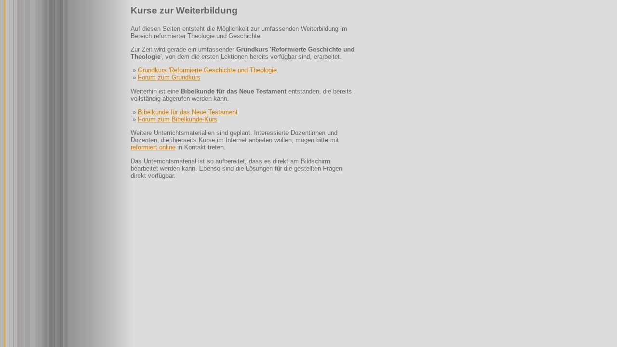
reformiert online (153, 147)
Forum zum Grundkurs (169, 77)
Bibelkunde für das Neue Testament (188, 112)
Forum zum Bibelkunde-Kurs (177, 119)
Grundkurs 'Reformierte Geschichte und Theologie (207, 70)
